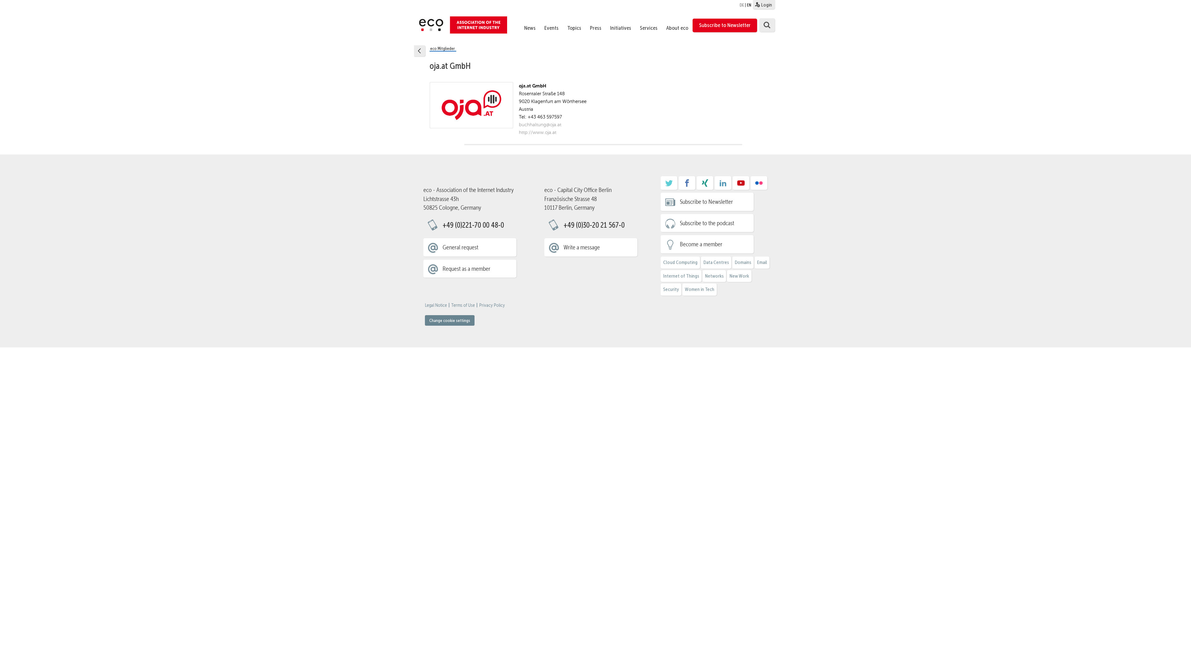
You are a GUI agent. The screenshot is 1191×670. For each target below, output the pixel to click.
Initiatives (620, 28)
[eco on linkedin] (723, 185)
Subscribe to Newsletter (725, 25)
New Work (739, 276)
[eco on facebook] (687, 185)
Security (671, 289)
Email (762, 262)
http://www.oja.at (537, 132)
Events (551, 28)
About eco (677, 28)
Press (595, 28)
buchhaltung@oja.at (540, 124)
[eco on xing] (705, 185)
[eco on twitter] (669, 185)
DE (742, 4)
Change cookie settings (449, 320)
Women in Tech (699, 289)
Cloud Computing (680, 262)
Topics (574, 28)
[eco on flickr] (759, 185)
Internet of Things (681, 276)
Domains (743, 262)
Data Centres (716, 262)
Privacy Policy (492, 305)
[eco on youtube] (741, 185)
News (530, 28)
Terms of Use (463, 305)
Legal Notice (436, 305)
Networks (714, 276)
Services (649, 28)
